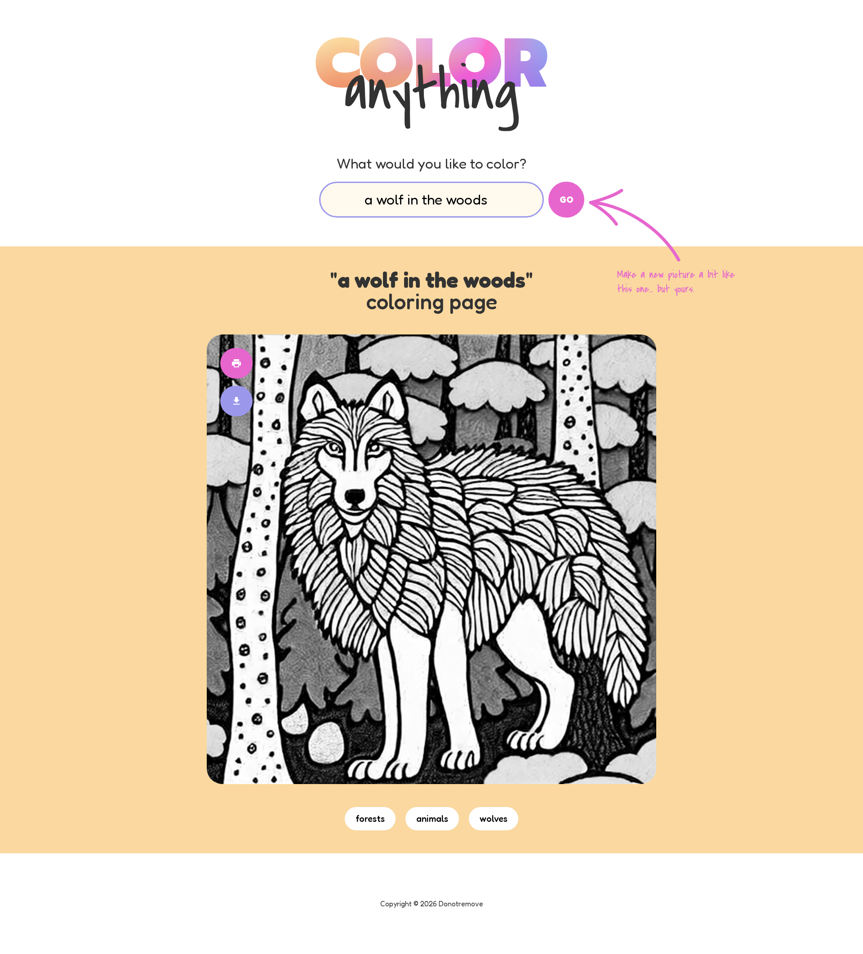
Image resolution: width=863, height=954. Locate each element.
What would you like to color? (431, 163)
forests (370, 818)
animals (432, 818)
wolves (493, 818)
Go (567, 199)
